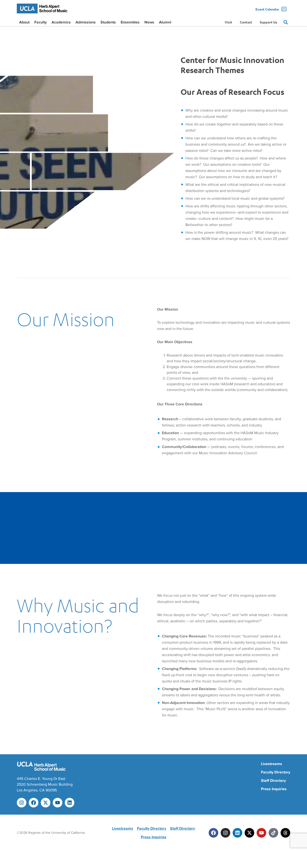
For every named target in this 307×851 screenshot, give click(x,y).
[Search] (285, 22)
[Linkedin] (69, 802)
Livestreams (271, 763)
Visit (228, 22)
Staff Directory (273, 780)
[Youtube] (57, 802)
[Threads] (285, 833)
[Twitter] (249, 833)
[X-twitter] (45, 802)
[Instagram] (21, 802)
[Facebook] (33, 802)
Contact (246, 22)
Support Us (268, 22)
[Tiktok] (273, 833)
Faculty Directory (275, 772)
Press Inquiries (274, 789)
